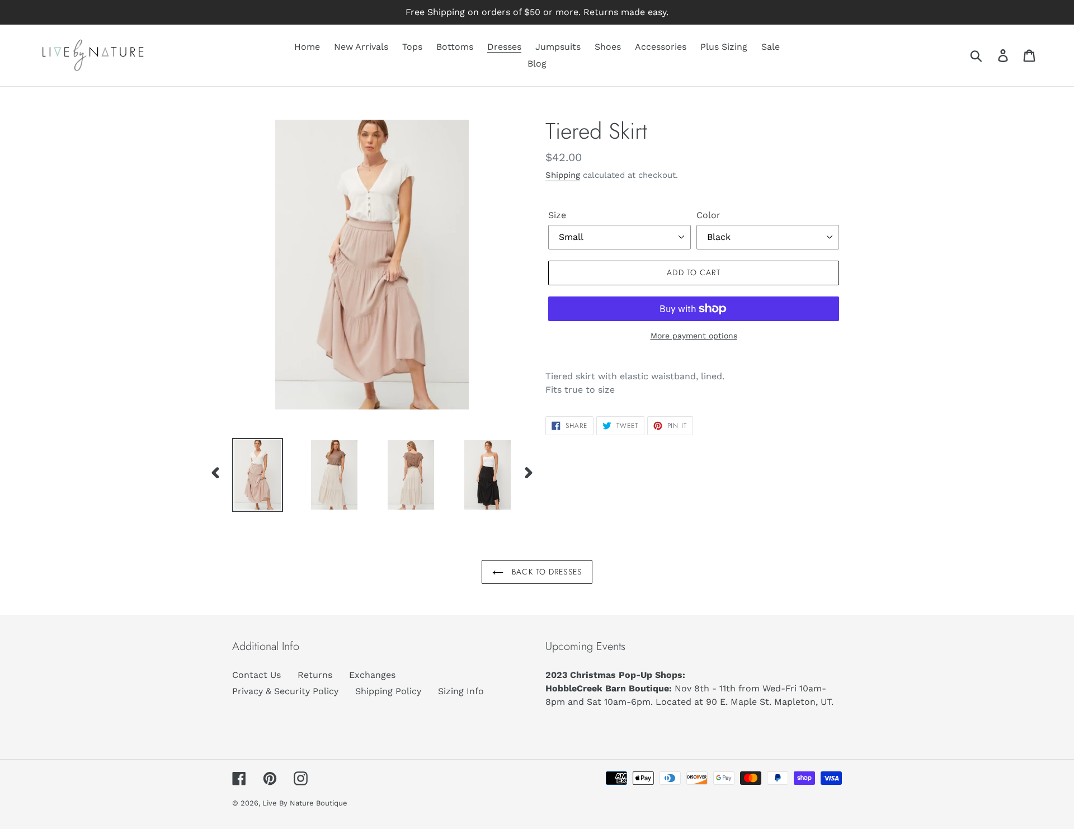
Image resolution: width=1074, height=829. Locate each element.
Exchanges (372, 675)
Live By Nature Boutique (304, 803)
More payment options (694, 335)
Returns (315, 675)
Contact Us (256, 675)
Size (557, 215)
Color (708, 215)
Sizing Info (461, 691)
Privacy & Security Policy (285, 691)
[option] (249, 475)
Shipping (562, 175)
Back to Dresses (545, 571)
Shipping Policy (388, 691)
